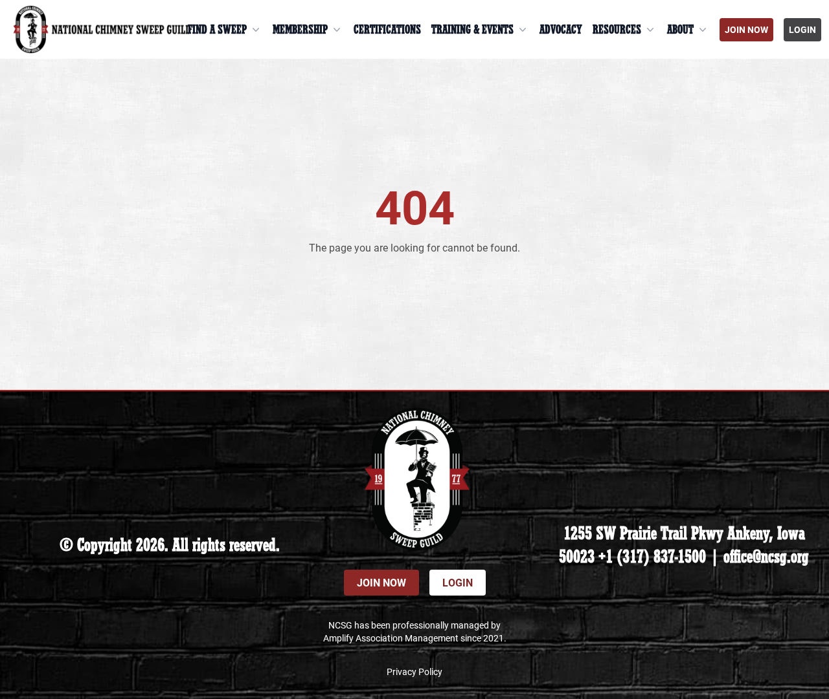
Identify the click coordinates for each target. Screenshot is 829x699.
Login (802, 29)
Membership (300, 30)
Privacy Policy (414, 671)
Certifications (387, 30)
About (680, 30)
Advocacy (560, 30)
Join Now (746, 29)
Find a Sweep (217, 30)
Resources (617, 30)
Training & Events (472, 30)
